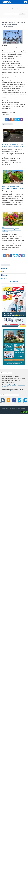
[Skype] (17, 255)
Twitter (5, 278)
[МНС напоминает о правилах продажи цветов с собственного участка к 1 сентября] (13, 219)
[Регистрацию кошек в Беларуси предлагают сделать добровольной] (13, 177)
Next (24, 347)
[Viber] (21, 119)
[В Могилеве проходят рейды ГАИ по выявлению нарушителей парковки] (13, 136)
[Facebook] (9, 119)
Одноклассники (7, 271)
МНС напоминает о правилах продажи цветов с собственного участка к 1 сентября (11, 229)
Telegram (15, 281)
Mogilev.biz (4, 7)
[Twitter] (18, 119)
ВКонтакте (6, 268)
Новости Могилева (11, 7)
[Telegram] (15, 119)
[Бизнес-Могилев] (6, 2)
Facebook (6, 275)
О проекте (12, 408)
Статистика (5, 410)
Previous (4, 347)
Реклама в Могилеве (20, 408)
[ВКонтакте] (6, 119)
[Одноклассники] (12, 119)
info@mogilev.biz (11, 385)
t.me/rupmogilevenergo (8, 112)
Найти (22, 14)
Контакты (11, 410)
